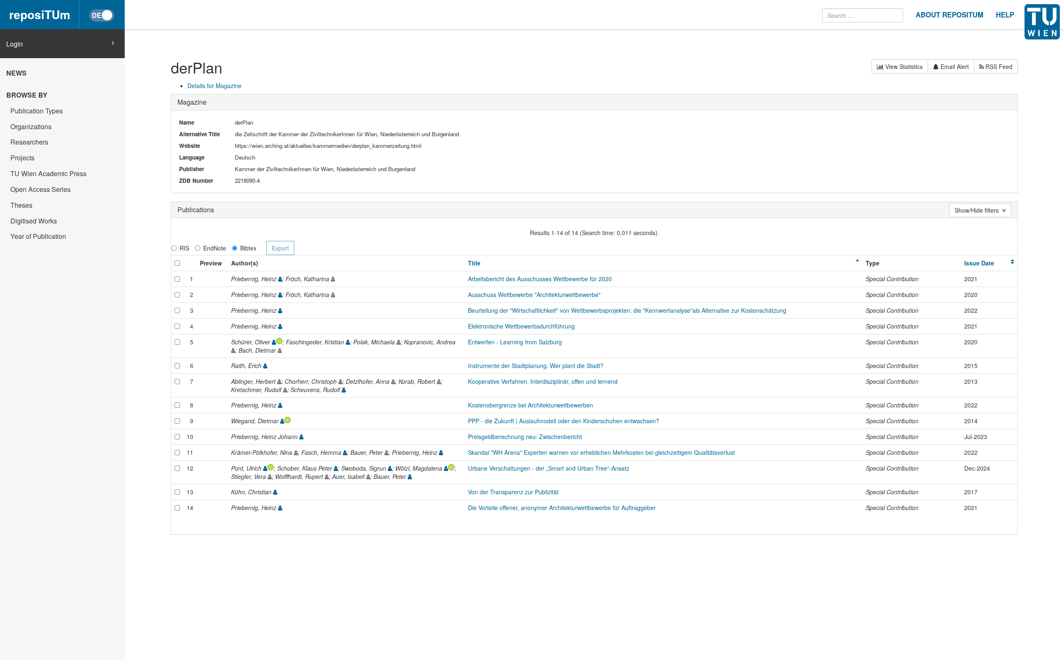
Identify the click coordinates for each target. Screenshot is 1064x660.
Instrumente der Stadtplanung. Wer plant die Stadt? (535, 365)
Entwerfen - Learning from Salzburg (515, 342)
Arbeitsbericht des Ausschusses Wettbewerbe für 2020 (540, 279)
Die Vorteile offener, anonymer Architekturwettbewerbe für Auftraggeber (562, 507)
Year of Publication (38, 236)
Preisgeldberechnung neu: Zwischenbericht (525, 436)
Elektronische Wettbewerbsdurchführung (521, 326)
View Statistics (903, 66)
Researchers (29, 142)
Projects (22, 157)
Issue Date (979, 263)
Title (474, 263)
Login (14, 44)
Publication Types (36, 110)
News (16, 73)
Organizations (31, 126)
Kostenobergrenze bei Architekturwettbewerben (530, 405)
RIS (184, 248)
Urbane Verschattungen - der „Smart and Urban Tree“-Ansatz (548, 468)
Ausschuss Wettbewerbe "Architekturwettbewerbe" (534, 294)
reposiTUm (39, 14)
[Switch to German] (101, 15)
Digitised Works (33, 221)
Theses (21, 205)
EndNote (214, 248)
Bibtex (248, 248)
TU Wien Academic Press (48, 173)
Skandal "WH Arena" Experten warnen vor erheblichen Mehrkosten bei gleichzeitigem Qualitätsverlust (601, 452)
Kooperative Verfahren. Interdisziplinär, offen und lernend (543, 381)
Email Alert (954, 66)
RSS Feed (998, 66)
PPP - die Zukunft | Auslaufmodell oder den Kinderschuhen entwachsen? (563, 421)
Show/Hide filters (978, 210)
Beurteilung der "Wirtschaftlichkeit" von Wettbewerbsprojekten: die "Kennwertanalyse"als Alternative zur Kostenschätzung (627, 310)
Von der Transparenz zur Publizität (513, 492)
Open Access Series (40, 189)
